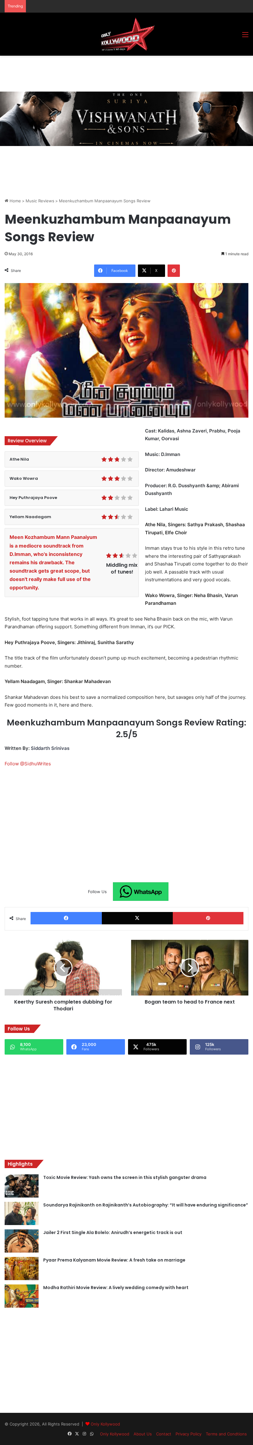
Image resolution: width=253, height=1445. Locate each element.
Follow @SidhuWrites (28, 764)
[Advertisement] (117, 73)
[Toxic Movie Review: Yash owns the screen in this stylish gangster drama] (22, 1186)
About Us (143, 1433)
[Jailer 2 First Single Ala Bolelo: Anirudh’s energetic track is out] (22, 1241)
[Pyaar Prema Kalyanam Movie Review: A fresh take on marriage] (22, 1268)
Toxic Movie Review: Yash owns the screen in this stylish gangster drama (124, 1177)
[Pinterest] (174, 270)
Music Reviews (40, 200)
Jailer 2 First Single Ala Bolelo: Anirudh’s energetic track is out (112, 1232)
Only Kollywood (105, 1423)
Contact (163, 1433)
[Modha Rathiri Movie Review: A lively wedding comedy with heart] (22, 1296)
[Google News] (140, 891)
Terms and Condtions (226, 1433)
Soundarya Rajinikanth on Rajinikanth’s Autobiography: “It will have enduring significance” (145, 1205)
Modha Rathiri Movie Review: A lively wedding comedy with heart (116, 1287)
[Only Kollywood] (126, 34)
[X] (137, 918)
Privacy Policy (188, 1433)
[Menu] (245, 37)
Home (14, 200)
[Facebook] (66, 918)
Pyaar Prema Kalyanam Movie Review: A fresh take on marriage (114, 1260)
